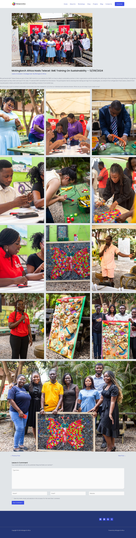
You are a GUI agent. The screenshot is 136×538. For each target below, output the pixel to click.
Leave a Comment (17, 74)
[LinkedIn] (108, 519)
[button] (119, 4)
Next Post (122, 456)
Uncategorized (27, 74)
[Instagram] (104, 519)
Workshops (81, 4)
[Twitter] (111, 519)
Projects (95, 4)
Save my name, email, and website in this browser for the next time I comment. (37, 498)
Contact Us (109, 4)
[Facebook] (100, 519)
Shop (88, 4)
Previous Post (15, 456)
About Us (72, 4)
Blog (101, 4)
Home (65, 4)
